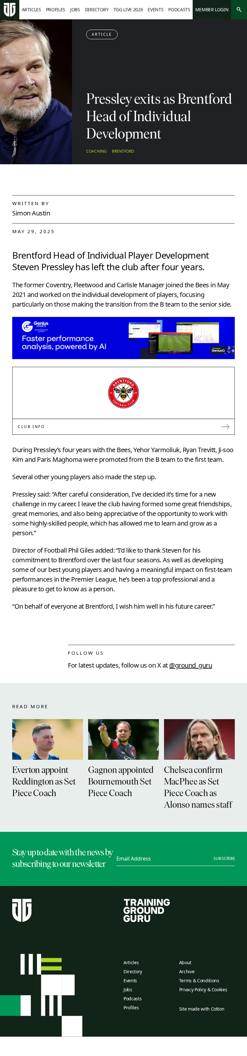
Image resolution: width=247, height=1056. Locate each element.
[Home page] (9, 10)
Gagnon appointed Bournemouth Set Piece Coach (120, 782)
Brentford (123, 151)
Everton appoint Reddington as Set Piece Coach (44, 782)
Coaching (96, 151)
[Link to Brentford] (123, 392)
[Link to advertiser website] (123, 338)
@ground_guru (190, 665)
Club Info (31, 426)
